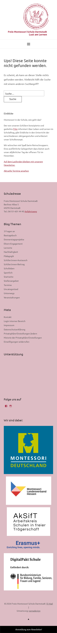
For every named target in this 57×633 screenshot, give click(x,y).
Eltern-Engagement (13, 243)
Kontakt (8, 317)
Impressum (9, 325)
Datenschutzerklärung (14, 329)
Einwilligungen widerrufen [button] (16, 341)
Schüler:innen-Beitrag (14, 264)
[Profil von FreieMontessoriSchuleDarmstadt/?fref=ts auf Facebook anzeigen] (6, 407)
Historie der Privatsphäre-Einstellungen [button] (23, 337)
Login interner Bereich (14, 321)
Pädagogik (9, 256)
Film (15, 129)
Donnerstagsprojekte (14, 239)
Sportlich (8, 272)
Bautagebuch (10, 235)
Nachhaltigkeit (11, 251)
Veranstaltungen (12, 297)
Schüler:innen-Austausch (15, 260)
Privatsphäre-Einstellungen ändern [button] (20, 333)
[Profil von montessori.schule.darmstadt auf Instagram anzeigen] (10, 407)
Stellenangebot (11, 280)
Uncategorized (11, 289)
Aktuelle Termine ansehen (16, 170)
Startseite (8, 276)
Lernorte (8, 247)
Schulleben (9, 268)
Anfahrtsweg (31, 211)
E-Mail (50, 603)
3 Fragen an (9, 231)
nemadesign (34, 610)
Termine (8, 285)
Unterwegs (9, 293)
